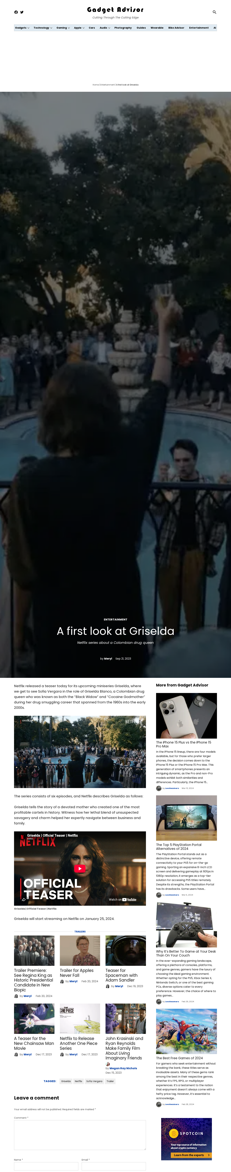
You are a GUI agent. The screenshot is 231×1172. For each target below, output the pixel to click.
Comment (21, 1118)
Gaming (61, 27)
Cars (92, 27)
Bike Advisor (176, 27)
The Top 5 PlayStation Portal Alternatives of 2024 (178, 847)
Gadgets (20, 27)
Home (96, 84)
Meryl (108, 659)
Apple (78, 27)
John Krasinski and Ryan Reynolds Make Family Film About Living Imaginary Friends (124, 1048)
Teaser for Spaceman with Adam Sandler (122, 975)
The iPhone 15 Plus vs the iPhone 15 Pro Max (183, 744)
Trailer (110, 1081)
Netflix (78, 1081)
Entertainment (199, 27)
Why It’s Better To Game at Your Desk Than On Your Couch (186, 953)
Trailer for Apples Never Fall (77, 973)
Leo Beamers (172, 788)
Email (86, 1160)
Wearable (157, 27)
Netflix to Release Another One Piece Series (78, 1043)
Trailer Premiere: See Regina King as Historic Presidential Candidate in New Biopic (33, 980)
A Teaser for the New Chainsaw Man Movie (34, 1043)
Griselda (66, 1081)
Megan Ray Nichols (123, 1068)
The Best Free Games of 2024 (179, 1058)
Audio (103, 27)
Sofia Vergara (94, 1081)
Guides (141, 27)
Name (18, 1160)
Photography (123, 27)
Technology (41, 27)
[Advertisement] (115, 56)
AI (215, 27)
